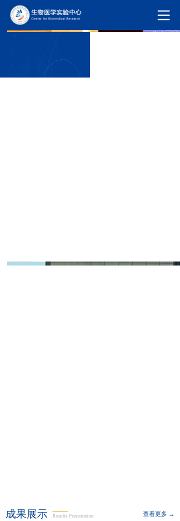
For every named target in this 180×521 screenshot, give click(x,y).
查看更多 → (158, 513)
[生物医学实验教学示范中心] (90, 15)
